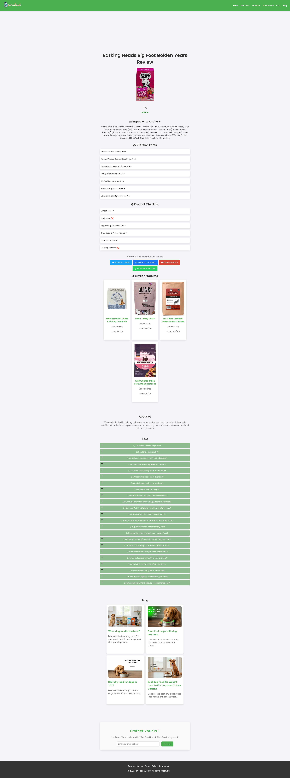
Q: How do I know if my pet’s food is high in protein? (147, 545)
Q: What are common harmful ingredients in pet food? (147, 502)
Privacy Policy (151, 766)
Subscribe (167, 744)
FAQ (278, 5)
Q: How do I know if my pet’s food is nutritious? (147, 495)
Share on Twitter (122, 262)
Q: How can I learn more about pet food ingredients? (147, 583)
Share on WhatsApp (146, 268)
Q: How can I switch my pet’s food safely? (147, 570)
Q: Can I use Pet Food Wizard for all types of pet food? (147, 508)
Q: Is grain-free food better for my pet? (147, 526)
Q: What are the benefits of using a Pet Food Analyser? (147, 539)
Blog (285, 5)
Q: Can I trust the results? (147, 452)
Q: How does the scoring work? (147, 445)
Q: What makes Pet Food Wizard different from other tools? (147, 520)
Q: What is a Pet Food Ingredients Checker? (147, 464)
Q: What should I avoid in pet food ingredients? (147, 551)
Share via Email (171, 262)
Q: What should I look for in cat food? (147, 483)
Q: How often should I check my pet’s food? (147, 514)
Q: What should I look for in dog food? (147, 477)
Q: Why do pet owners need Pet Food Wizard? (147, 458)
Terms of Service (135, 766)
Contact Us (268, 5)
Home (235, 5)
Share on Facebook (147, 262)
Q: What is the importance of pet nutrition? (147, 564)
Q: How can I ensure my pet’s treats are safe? (147, 558)
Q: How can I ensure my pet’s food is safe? (147, 470)
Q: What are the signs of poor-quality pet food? (147, 576)
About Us (256, 5)
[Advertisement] (145, 28)
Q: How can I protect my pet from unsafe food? (147, 533)
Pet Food (245, 5)
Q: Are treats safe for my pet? (147, 489)
